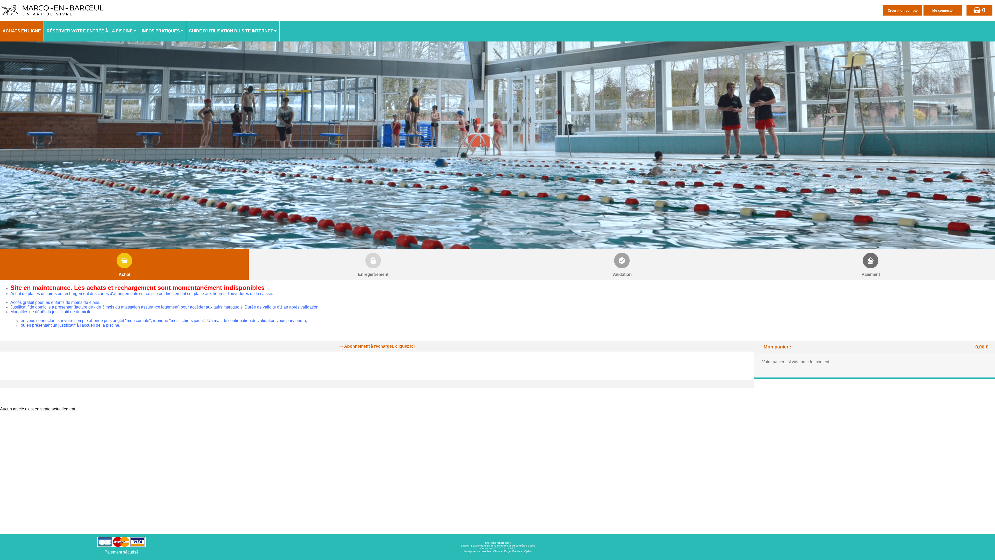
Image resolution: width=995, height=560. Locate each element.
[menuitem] (22, 31)
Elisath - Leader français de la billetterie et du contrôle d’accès (498, 545)
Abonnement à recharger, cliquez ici (379, 346)
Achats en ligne (22, 31)
